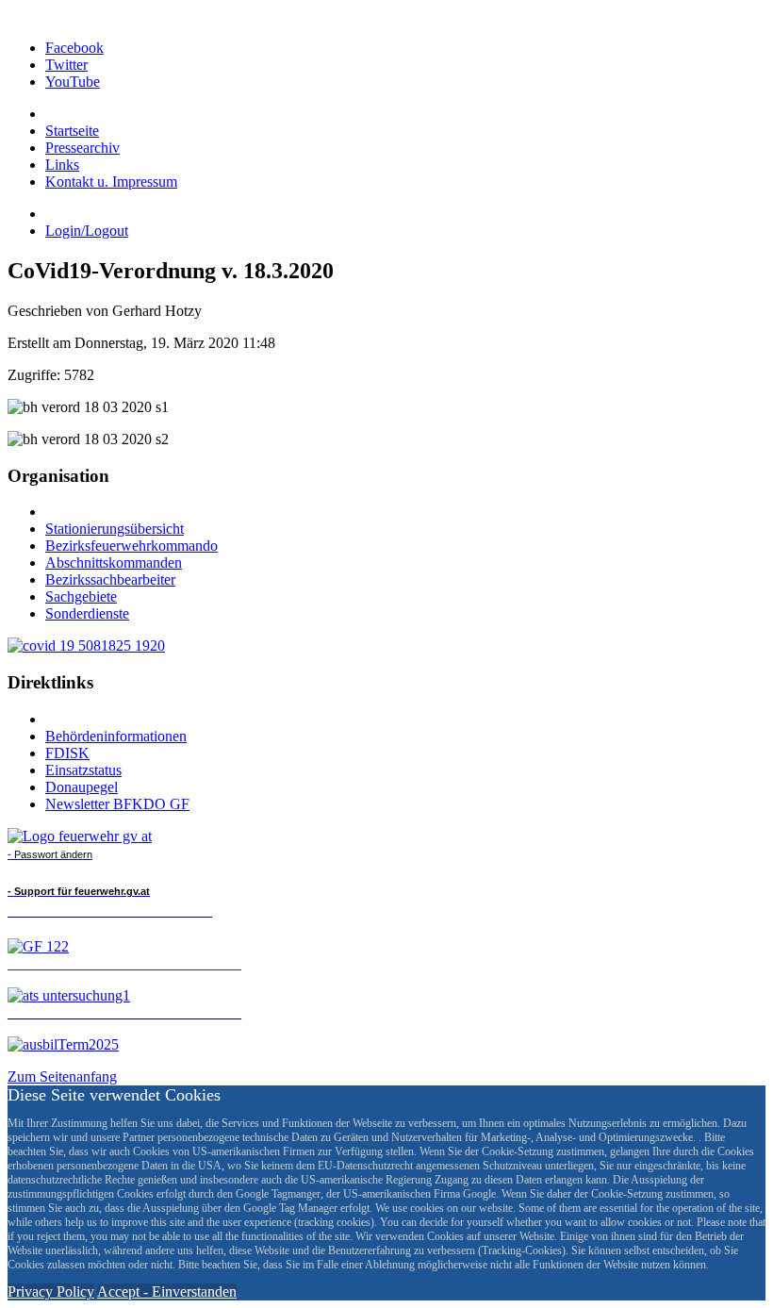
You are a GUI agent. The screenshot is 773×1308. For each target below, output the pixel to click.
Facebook (74, 48)
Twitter (66, 65)
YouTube (72, 82)
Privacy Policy (51, 1291)
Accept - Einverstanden (167, 1291)
